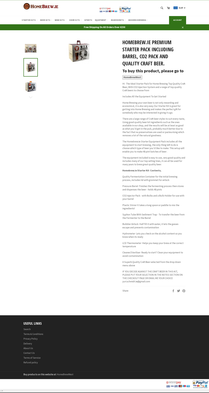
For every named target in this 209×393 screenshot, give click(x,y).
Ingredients (117, 20)
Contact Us (29, 352)
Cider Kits (74, 20)
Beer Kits (45, 20)
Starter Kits (29, 20)
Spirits (88, 20)
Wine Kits (60, 20)
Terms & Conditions (33, 334)
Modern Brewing (137, 20)
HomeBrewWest (132, 77)
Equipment (101, 20)
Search (27, 329)
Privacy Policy (30, 338)
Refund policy (30, 362)
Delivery (27, 343)
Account (177, 20)
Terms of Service (32, 357)
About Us (28, 348)
